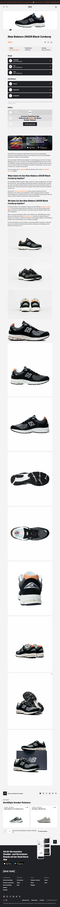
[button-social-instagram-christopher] (40, 793)
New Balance (22, 169)
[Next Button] (9, 831)
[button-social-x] (56, 793)
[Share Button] (45, 42)
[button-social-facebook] (47, 793)
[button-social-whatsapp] (50, 793)
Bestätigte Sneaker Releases (16, 802)
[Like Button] (51, 42)
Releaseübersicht (28, 216)
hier (22, 225)
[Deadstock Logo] (30, 7)
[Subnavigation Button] (4, 7)
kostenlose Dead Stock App (21, 191)
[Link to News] (7, 7)
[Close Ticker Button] (56, 2)
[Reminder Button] (48, 42)
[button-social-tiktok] (53, 793)
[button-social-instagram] (43, 793)
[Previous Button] (5, 831)
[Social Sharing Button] (5, 793)
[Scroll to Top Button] (55, 842)
